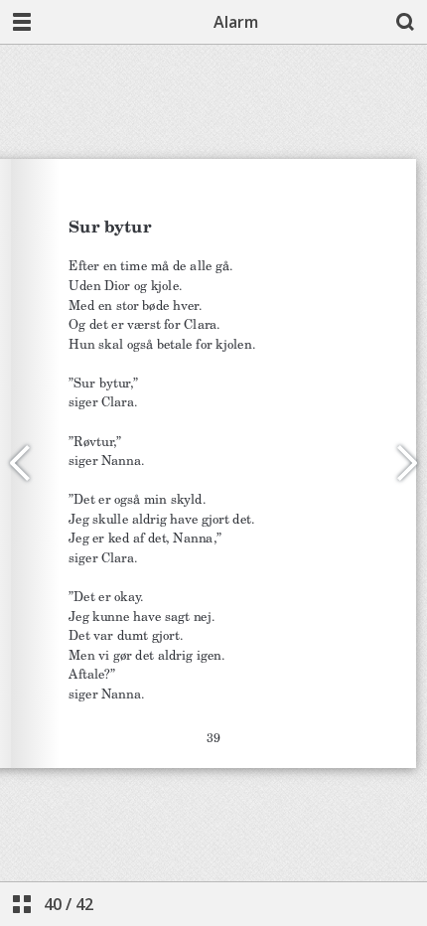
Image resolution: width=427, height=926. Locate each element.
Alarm (236, 22)
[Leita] (405, 22)
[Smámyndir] (22, 904)
